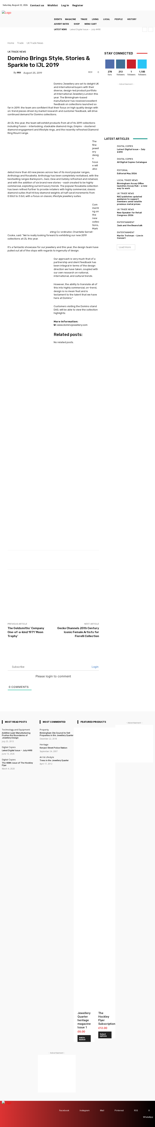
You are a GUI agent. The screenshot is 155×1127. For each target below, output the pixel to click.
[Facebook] (121, 3)
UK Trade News (35, 43)
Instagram (85, 1110)
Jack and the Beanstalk (129, 225)
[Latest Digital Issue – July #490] (109, 149)
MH (19, 72)
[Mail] (135, 3)
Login (94, 666)
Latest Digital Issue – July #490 (85, 29)
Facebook (64, 1110)
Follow (120, 61)
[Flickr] (126, 3)
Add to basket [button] (82, 1038)
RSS (136, 1110)
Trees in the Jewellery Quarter (54, 760)
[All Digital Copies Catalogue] (109, 160)
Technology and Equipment (16, 730)
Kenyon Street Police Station (53, 748)
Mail (102, 1110)
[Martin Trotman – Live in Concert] (109, 235)
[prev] (144, 29)
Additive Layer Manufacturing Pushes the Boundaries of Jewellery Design (16, 735)
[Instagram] (131, 3)
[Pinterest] (140, 3)
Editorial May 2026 (127, 173)
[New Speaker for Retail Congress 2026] (109, 212)
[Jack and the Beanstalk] (109, 224)
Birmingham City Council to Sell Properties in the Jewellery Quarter (56, 734)
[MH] (11, 72)
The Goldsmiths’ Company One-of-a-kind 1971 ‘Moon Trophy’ (26, 632)
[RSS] (130, 1110)
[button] (89, 5)
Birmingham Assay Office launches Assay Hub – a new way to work (132, 186)
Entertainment (125, 222)
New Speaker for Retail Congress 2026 (129, 213)
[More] (147, 560)
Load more (125, 247)
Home (11, 43)
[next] (150, 29)
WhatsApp (148, 1117)
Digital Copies (125, 146)
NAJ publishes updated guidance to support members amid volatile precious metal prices (129, 200)
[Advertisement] (53, 596)
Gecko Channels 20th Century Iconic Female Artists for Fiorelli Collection (78, 632)
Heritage (44, 744)
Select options (103, 1035)
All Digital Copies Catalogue (132, 162)
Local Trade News (127, 180)
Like (110, 61)
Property (44, 730)
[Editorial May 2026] (109, 172)
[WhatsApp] (150, 3)
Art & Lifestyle (47, 757)
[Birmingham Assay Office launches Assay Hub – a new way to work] (109, 183)
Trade (20, 43)
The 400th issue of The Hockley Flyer (17, 764)
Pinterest (119, 1110)
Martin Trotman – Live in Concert (130, 236)
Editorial (122, 170)
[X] (145, 3)
